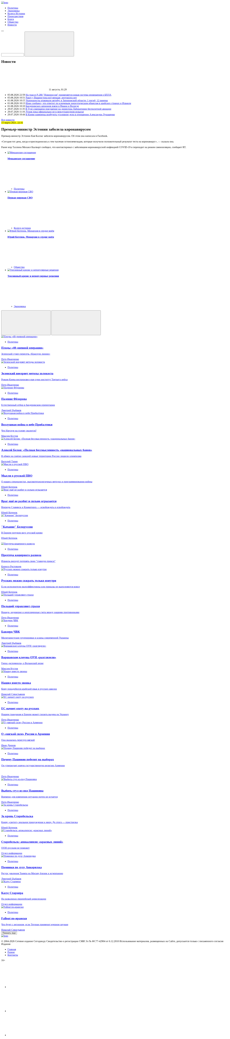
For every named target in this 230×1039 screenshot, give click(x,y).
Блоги (11, 19)
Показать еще (9, 933)
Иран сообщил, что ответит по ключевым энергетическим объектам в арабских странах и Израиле (78, 103)
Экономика (14, 10)
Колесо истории (22, 228)
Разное (11, 952)
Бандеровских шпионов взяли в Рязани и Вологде (52, 106)
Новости (12, 24)
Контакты (13, 955)
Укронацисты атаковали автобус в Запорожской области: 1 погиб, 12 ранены (67, 100)
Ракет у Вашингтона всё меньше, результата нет (51, 97)
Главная (12, 949)
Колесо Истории (16, 13)
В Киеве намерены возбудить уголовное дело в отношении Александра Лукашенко (70, 114)
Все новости (8, 120)
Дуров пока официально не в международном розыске (55, 111)
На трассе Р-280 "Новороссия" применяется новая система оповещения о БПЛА (68, 94)
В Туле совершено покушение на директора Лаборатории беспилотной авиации (68, 109)
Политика (13, 8)
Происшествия (15, 16)
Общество (13, 22)
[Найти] (49, 44)
